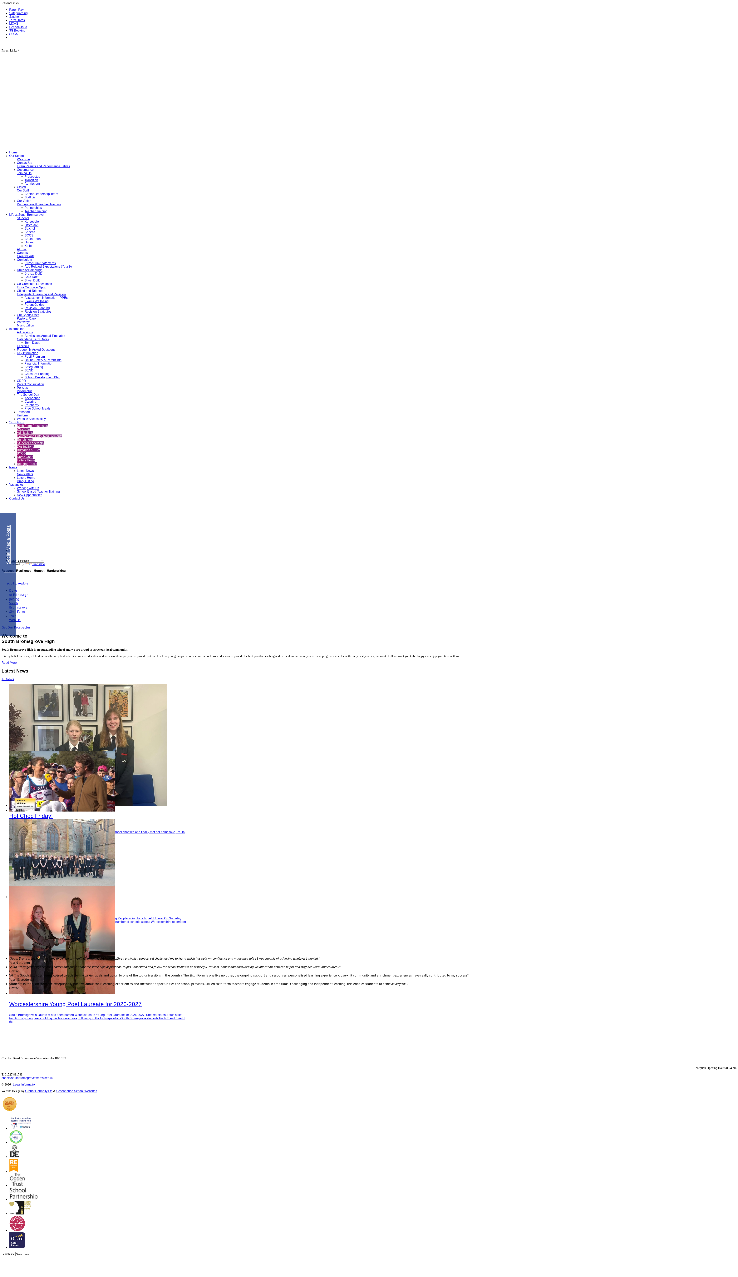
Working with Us (28, 488)
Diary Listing (25, 481)
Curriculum (24, 259)
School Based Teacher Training (38, 491)
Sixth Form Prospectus (32, 425)
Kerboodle (32, 221)
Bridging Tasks (27, 463)
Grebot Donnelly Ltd (38, 1091)
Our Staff (23, 190)
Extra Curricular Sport (31, 287)
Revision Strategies (38, 311)
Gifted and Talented (30, 290)
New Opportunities (29, 495)
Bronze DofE (33, 273)
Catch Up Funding (37, 373)
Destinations (25, 446)
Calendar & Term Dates (33, 339)
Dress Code (25, 457)
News (13, 467)
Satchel (14, 16)
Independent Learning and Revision (41, 294)
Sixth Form (16, 422)
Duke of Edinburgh (29, 270)
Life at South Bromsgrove (26, 214)
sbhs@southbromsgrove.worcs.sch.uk (27, 1078)
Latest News (25, 470)
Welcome (23, 159)
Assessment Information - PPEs (46, 297)
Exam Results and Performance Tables (43, 166)
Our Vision (24, 200)
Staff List (30, 197)
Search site (8, 1254)
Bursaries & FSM (28, 450)
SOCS (13, 34)
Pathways (23, 322)
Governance (25, 169)
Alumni (22, 249)
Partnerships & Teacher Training (39, 204)
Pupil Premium (35, 356)
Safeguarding (18, 13)
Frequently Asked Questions (36, 349)
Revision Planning (37, 308)
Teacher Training (36, 211)
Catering (30, 401)
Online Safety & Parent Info (43, 360)
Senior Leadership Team (41, 194)
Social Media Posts (8, 544)
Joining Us (24, 173)
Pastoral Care (26, 318)
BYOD (21, 453)
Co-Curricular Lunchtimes (34, 284)
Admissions (33, 183)
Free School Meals (37, 408)
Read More (9, 662)
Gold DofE (32, 277)
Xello (28, 245)
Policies (22, 387)
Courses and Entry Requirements (39, 436)
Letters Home (26, 460)
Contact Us (24, 162)
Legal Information (25, 1084)
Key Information (27, 353)
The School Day (28, 394)
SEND (29, 370)
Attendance (32, 398)
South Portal (33, 239)
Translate (38, 564)
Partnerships (33, 207)
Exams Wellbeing (37, 301)
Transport (23, 412)
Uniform (22, 415)
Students (23, 218)
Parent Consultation (30, 384)
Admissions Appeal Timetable (45, 335)
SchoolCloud (18, 27)
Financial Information (39, 363)
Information (16, 328)
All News (8, 679)
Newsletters (25, 474)
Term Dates (17, 20)
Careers (22, 252)
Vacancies (16, 484)
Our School (17, 155)
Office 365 (31, 225)
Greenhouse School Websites (76, 1091)
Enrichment (24, 439)
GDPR (21, 380)
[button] (18, 50)
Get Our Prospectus (16, 627)
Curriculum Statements (40, 263)
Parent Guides (34, 304)
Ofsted (21, 187)
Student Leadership (30, 443)
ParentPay (16, 9)
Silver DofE (32, 280)
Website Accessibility (31, 418)
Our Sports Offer (28, 315)
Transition (31, 180)
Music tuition (25, 325)
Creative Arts (25, 256)
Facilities (23, 346)
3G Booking (17, 30)
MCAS (13, 23)
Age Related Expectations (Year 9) (48, 266)
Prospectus (32, 176)
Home (13, 152)
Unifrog (30, 242)
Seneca (30, 232)
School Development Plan (42, 377)
